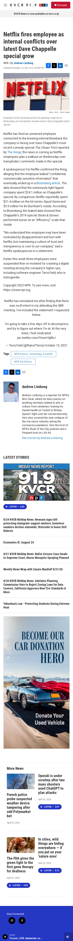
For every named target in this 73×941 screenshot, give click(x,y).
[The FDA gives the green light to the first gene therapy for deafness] (21, 845)
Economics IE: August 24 (18, 542)
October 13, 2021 (55, 345)
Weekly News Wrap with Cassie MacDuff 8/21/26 (33, 569)
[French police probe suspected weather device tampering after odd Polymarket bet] (21, 781)
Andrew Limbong (23, 63)
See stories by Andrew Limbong (42, 438)
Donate (62, 5)
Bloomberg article (48, 183)
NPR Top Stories (23, 361)
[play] (5, 936)
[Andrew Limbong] (11, 392)
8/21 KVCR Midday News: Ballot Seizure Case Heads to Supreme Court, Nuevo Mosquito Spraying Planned (36, 555)
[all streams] (68, 936)
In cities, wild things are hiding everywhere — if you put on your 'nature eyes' (51, 847)
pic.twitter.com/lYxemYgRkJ (36, 337)
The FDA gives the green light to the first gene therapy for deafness (20, 864)
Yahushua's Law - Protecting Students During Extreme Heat (36, 605)
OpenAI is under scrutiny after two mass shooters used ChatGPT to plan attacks (51, 784)
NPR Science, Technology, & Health (33, 354)
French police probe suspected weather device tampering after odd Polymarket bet (19, 805)
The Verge (14, 152)
